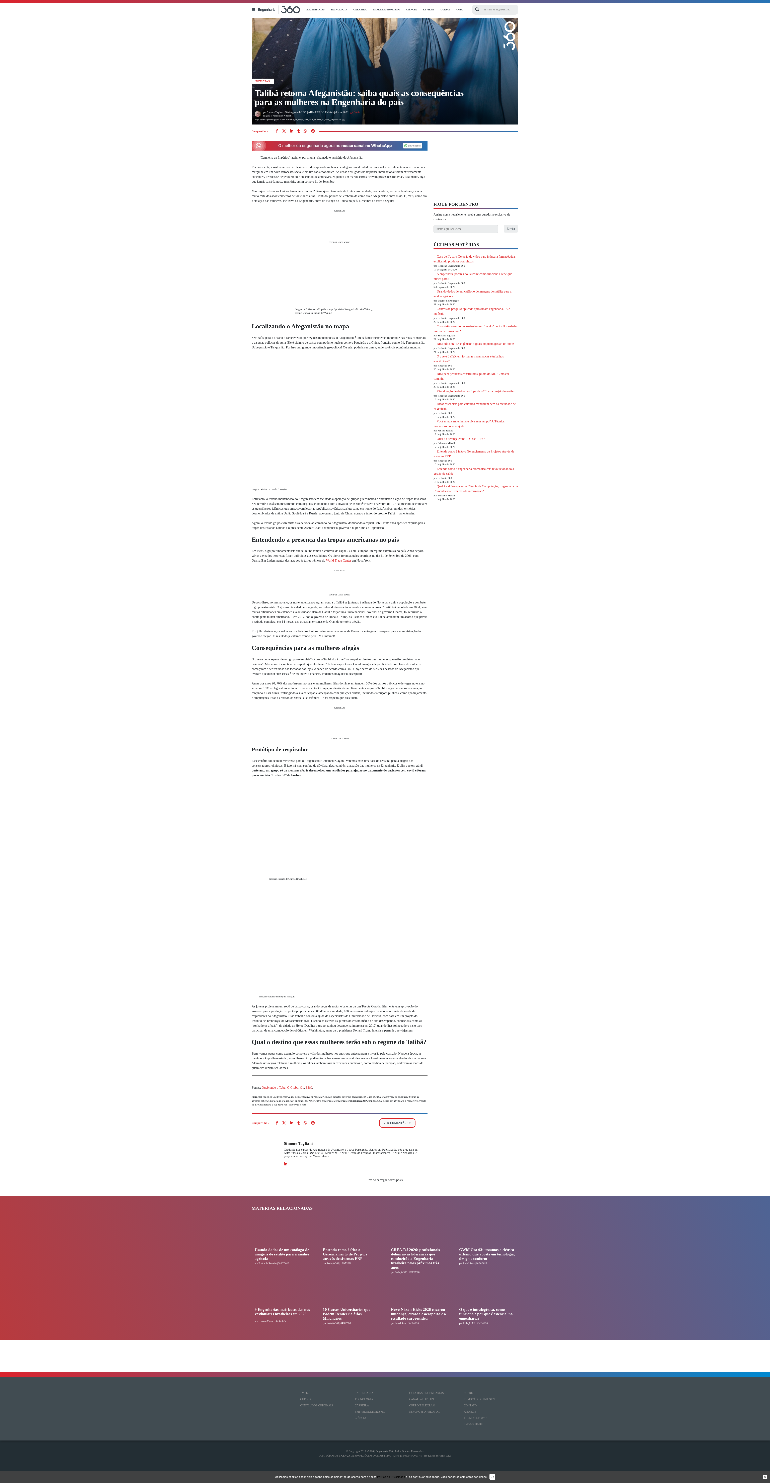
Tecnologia (339, 9)
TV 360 (304, 1393)
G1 (302, 1087)
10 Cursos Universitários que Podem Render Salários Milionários (346, 1313)
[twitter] (284, 131)
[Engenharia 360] (279, 9)
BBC (309, 1087)
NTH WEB (446, 1455)
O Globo (292, 1087)
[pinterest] (313, 131)
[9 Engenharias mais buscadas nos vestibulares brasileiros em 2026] (283, 1292)
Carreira (360, 9)
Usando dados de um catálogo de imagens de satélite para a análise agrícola (282, 1254)
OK (492, 1476)
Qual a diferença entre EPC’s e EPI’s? (461, 438)
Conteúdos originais (316, 1405)
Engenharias (315, 9)
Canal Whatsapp (422, 1399)
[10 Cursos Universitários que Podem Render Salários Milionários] (351, 1292)
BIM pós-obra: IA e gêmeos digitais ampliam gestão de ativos (475, 343)
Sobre (468, 1393)
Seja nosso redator (424, 1411)
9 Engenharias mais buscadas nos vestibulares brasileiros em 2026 (282, 1311)
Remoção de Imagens (480, 1399)
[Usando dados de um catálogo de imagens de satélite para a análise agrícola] (283, 1233)
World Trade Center (338, 560)
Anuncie (470, 1411)
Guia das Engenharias (426, 1393)
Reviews (429, 9)
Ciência (411, 9)
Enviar (511, 228)
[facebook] (277, 131)
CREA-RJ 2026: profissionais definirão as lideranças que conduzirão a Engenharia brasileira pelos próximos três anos (415, 1258)
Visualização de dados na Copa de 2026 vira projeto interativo (476, 391)
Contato (470, 1405)
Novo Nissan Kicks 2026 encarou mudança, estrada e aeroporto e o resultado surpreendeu (418, 1313)
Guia (459, 9)
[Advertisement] (340, 226)
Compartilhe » (260, 131)
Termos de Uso (475, 1417)
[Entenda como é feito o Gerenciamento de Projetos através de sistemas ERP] (351, 1233)
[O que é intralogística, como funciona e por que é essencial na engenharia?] (487, 1292)
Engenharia (364, 1393)
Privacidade (473, 1424)
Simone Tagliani (298, 1143)
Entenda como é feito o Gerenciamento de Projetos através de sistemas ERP (345, 1254)
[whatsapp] (291, 131)
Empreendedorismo (386, 9)
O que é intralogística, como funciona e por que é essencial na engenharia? (486, 1313)
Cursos (446, 9)
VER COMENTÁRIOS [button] (397, 1123)
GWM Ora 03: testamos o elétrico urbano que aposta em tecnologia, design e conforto (487, 1254)
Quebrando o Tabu (274, 1087)
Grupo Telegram (422, 1405)
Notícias (262, 81)
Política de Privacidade (391, 1476)
